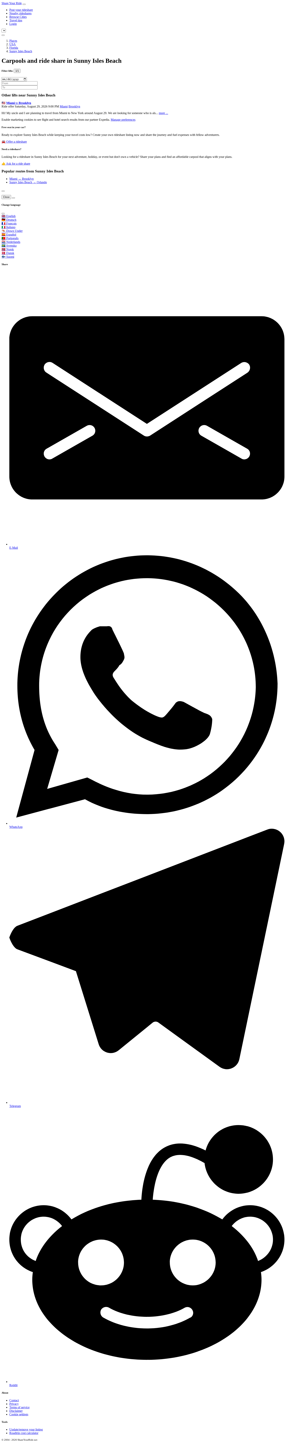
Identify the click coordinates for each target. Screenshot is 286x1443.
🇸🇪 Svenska (9, 245)
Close (6, 197)
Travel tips (15, 20)
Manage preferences (123, 119)
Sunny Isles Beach (20, 51)
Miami (64, 106)
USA (12, 44)
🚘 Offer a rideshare (14, 141)
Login (13, 23)
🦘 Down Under (12, 230)
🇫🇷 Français (9, 223)
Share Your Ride (12, 3)
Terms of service (19, 1407)
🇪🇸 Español (9, 234)
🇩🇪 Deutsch (9, 219)
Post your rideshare (21, 9)
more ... (163, 113)
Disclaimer (16, 1410)
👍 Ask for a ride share (16, 163)
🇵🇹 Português (10, 238)
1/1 (17, 70)
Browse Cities (18, 16)
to (18, 103)
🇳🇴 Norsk (8, 249)
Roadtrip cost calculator (23, 1433)
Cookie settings (18, 1414)
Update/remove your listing (26, 1429)
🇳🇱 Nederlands (11, 242)
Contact (14, 1400)
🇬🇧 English (9, 216)
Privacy (14, 1403)
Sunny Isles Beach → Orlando (28, 182)
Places (13, 40)
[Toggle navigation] (24, 4)
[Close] (3, 191)
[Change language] (3, 35)
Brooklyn (74, 106)
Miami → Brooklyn (21, 178)
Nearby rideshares (20, 13)
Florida (13, 47)
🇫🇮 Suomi (8, 256)
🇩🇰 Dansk (8, 253)
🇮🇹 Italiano (8, 227)
